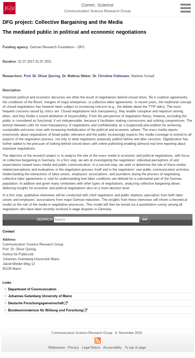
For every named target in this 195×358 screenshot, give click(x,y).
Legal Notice (91, 347)
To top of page (135, 347)
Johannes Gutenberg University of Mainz (40, 296)
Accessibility (112, 347)
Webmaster (56, 347)
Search (45, 219)
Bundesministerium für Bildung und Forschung (45, 310)
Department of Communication (32, 289)
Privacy (73, 347)
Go (144, 219)
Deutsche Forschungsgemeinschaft (35, 303)
